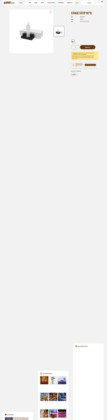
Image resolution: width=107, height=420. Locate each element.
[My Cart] (101, 3)
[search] (95, 3)
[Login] (98, 3)
